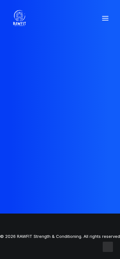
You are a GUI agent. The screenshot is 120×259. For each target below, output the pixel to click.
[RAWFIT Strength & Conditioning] (20, 18)
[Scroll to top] (108, 246)
